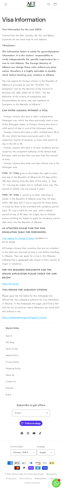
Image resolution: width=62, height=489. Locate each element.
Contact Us (11, 381)
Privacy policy (11, 478)
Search (9, 335)
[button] (6, 4)
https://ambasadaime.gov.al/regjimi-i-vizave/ (24, 317)
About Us (10, 374)
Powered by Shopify (36, 474)
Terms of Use (12, 348)
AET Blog (10, 342)
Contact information (32, 483)
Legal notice (54, 478)
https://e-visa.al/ (10, 283)
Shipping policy (41, 478)
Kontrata (9, 387)
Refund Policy (12, 355)
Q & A (9, 394)
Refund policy (52, 474)
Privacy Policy (12, 362)
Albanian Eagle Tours (20, 474)
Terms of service (25, 478)
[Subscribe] (47, 413)
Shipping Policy (13, 368)
